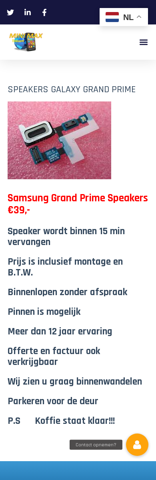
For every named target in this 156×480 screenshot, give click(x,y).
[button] (143, 42)
